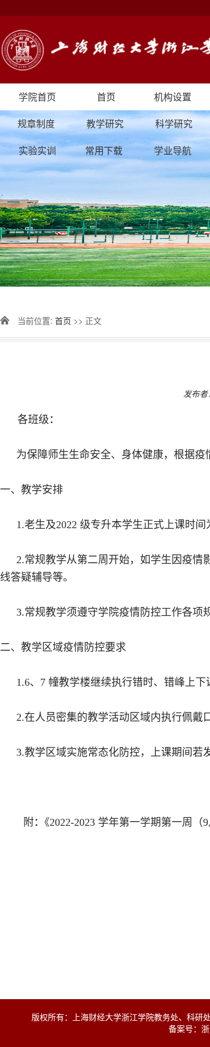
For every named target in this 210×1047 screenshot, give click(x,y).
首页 (106, 96)
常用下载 (104, 150)
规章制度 (36, 123)
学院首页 (37, 96)
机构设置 (172, 96)
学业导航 (172, 150)
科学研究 (173, 123)
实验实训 (37, 150)
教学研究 (105, 123)
